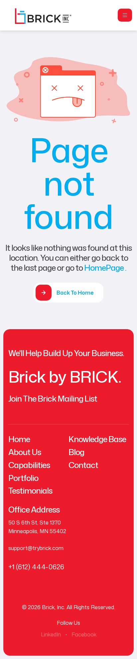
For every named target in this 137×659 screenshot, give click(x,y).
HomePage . (105, 267)
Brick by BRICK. (64, 376)
